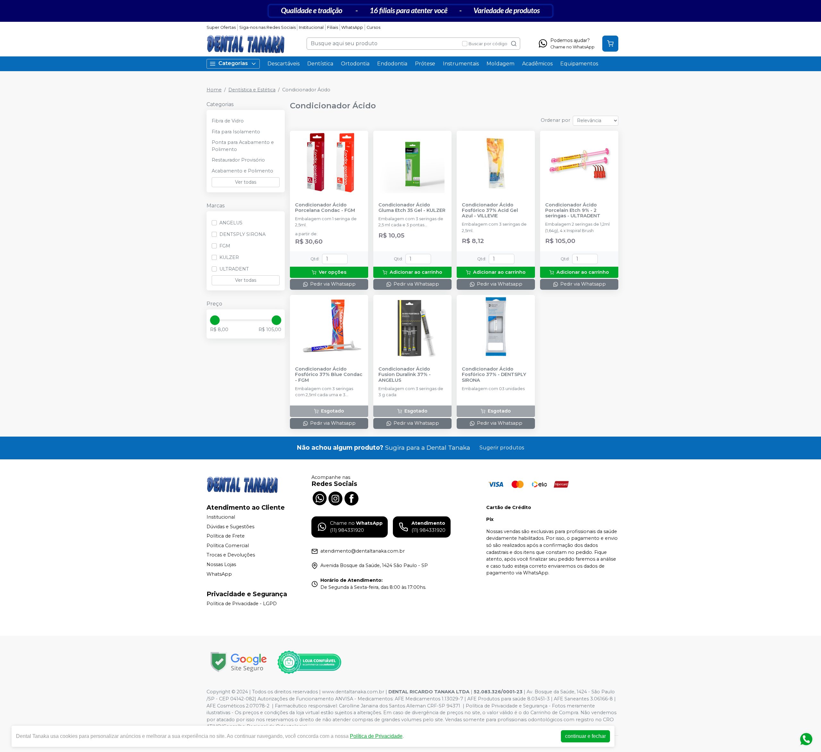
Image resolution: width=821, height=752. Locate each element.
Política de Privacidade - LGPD (242, 604)
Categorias (233, 63)
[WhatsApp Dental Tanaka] (319, 498)
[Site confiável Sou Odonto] (309, 662)
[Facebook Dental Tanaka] (351, 498)
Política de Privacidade (376, 736)
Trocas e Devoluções (231, 555)
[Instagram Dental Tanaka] (335, 498)
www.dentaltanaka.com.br (353, 692)
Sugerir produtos (501, 448)
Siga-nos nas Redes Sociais (267, 27)
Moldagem (500, 64)
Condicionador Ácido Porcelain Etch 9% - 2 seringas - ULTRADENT (572, 210)
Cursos (373, 27)
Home (214, 90)
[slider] (215, 320)
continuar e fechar (585, 736)
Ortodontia (355, 64)
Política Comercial (228, 545)
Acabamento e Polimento (242, 171)
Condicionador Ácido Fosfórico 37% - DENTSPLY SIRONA (494, 374)
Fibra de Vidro (228, 121)
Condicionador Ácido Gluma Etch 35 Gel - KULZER (411, 207)
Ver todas (245, 182)
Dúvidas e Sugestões (230, 527)
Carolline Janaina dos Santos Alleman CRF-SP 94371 (399, 706)
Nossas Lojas (221, 564)
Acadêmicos (537, 64)
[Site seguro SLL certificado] (239, 662)
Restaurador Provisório (238, 160)
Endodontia (392, 64)
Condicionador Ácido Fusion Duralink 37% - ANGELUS (404, 374)
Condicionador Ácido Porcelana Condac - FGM (325, 207)
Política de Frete (226, 536)
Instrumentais (461, 64)
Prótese (425, 64)
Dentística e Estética (251, 90)
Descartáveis (283, 64)
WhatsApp (352, 27)
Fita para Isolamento (236, 132)
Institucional (311, 27)
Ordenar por (555, 120)
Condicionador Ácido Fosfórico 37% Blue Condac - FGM (328, 374)
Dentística (320, 64)
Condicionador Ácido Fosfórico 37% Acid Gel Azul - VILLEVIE (490, 210)
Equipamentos (579, 64)
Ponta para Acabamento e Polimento (243, 145)
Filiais (332, 27)
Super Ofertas (221, 27)
